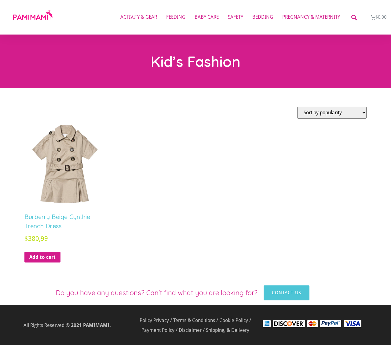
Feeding (175, 17)
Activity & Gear (138, 17)
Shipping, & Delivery (227, 330)
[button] (354, 17)
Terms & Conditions (194, 320)
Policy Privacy (154, 320)
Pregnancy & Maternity (311, 17)
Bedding (262, 17)
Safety (235, 17)
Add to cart (42, 257)
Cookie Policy (233, 320)
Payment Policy (157, 330)
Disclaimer (190, 330)
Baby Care (207, 17)
